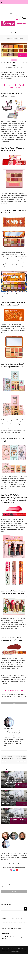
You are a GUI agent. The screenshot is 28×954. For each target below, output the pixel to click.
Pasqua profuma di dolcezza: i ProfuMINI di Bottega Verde (12, 933)
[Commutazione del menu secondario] (1, 2)
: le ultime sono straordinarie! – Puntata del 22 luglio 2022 (13, 782)
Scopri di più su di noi (14, 864)
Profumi (11, 778)
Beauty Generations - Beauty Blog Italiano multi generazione (14, 949)
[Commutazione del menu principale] (11, 33)
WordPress (16, 951)
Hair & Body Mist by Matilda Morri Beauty (12, 919)
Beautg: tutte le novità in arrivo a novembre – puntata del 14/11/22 (14, 801)
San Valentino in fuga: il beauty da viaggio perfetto (12, 938)
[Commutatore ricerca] (15, 33)
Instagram (12, 678)
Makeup (14, 60)
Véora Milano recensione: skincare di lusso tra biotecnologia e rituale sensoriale (13, 923)
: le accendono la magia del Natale (13, 819)
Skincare (15, 778)
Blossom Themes (22, 950)
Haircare (4, 778)
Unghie (15, 815)
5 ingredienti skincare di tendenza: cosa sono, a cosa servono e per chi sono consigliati (14, 928)
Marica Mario (9, 67)
